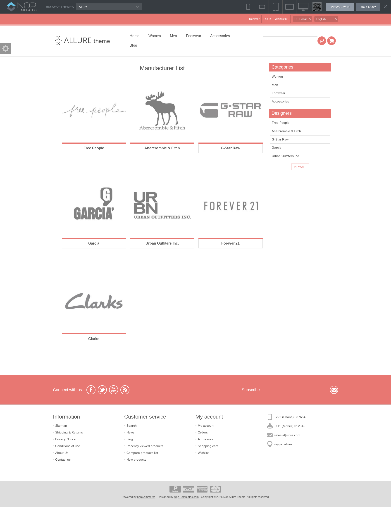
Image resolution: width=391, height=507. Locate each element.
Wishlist (203, 453)
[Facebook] (90, 389)
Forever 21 (230, 243)
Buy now (368, 7)
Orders (203, 432)
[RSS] (124, 389)
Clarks (93, 339)
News (130, 432)
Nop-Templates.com (186, 497)
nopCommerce (146, 497)
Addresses (205, 439)
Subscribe (334, 390)
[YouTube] (113, 389)
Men (275, 85)
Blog (129, 439)
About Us (61, 453)
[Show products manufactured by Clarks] (94, 301)
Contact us (63, 459)
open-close (5, 48)
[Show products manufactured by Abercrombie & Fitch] (162, 110)
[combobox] (290, 40)
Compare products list (142, 453)
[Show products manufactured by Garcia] (94, 206)
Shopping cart (208, 446)
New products (136, 459)
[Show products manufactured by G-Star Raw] (230, 110)
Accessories (280, 101)
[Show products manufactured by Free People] (94, 110)
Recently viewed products (144, 446)
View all (300, 167)
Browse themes (60, 7)
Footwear (278, 93)
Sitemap (61, 425)
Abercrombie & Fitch (162, 148)
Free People (93, 148)
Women (277, 76)
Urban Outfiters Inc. (162, 243)
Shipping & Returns (69, 432)
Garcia (93, 243)
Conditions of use (67, 446)
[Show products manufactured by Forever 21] (230, 206)
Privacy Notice (65, 439)
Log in (267, 19)
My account (206, 425)
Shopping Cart (331, 40)
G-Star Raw (230, 148)
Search (321, 40)
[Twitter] (102, 389)
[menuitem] (88, 425)
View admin (340, 7)
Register (254, 19)
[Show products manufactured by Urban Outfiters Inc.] (162, 206)
